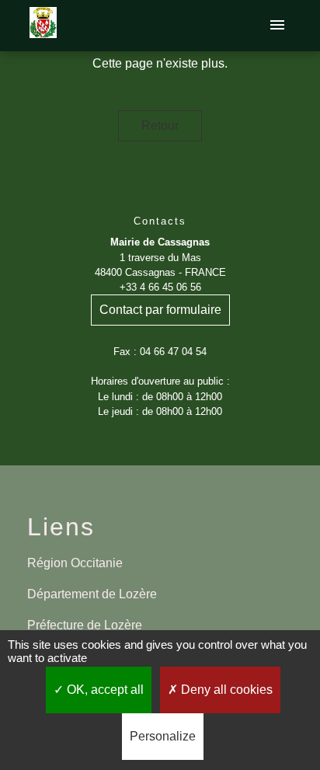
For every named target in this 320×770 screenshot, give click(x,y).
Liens (61, 527)
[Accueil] (43, 25)
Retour (160, 125)
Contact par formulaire (160, 309)
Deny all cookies (225, 689)
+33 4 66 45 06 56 (160, 287)
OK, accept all (104, 689)
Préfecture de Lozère (84, 625)
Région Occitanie (75, 563)
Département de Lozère (92, 594)
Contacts (160, 221)
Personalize (163, 736)
